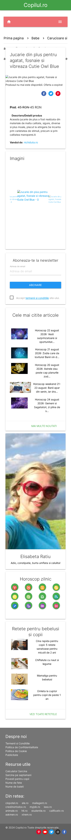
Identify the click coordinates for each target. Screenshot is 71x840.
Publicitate (11, 754)
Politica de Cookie (16, 751)
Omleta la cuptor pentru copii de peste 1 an (47, 695)
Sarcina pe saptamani (18, 775)
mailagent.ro (39, 803)
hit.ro (24, 810)
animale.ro (11, 810)
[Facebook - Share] (44, 93)
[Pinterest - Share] (58, 93)
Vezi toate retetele (43, 714)
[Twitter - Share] (51, 93)
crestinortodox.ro (15, 806)
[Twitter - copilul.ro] (51, 832)
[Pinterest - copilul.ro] (39, 832)
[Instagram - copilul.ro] (58, 832)
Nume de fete (13, 782)
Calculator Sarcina (16, 771)
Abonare (35, 285)
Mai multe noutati (44, 425)
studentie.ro (38, 810)
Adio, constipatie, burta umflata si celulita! (35, 562)
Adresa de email (17, 266)
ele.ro (25, 803)
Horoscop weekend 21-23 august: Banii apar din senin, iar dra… (47, 387)
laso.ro (48, 806)
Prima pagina (14, 38)
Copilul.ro (36, 5)
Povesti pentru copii (17, 778)
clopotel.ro (11, 803)
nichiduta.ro (31, 142)
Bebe (35, 38)
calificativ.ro (56, 810)
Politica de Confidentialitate (21, 747)
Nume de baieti (14, 786)
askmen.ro (11, 814)
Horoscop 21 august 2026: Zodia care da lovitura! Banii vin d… (47, 353)
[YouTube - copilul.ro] (45, 832)
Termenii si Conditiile (17, 743)
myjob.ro (35, 806)
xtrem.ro (27, 814)
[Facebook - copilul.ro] (64, 832)
